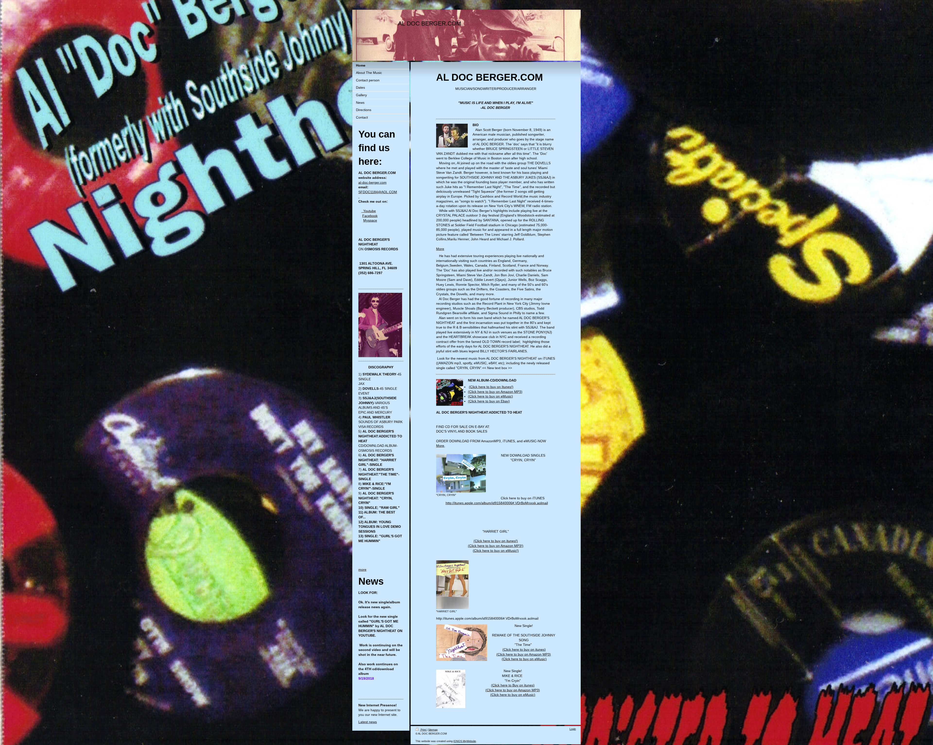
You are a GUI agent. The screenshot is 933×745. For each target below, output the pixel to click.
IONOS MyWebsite (464, 741)
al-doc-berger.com (372, 182)
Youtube (368, 211)
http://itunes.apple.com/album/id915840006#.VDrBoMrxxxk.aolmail (497, 503)
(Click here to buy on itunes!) (496, 541)
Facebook (370, 216)
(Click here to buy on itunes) (524, 649)
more (362, 570)
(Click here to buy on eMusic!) (496, 551)
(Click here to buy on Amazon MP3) (495, 392)
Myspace (370, 220)
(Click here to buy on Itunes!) (491, 387)
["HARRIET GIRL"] (452, 584)
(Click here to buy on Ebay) (489, 401)
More (440, 249)
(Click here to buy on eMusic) (490, 396)
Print (423, 729)
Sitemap (433, 729)
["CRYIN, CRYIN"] (461, 473)
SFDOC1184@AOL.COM (377, 192)
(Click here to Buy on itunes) (513, 685)
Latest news (367, 722)
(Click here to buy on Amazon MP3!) (495, 546)
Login (573, 729)
